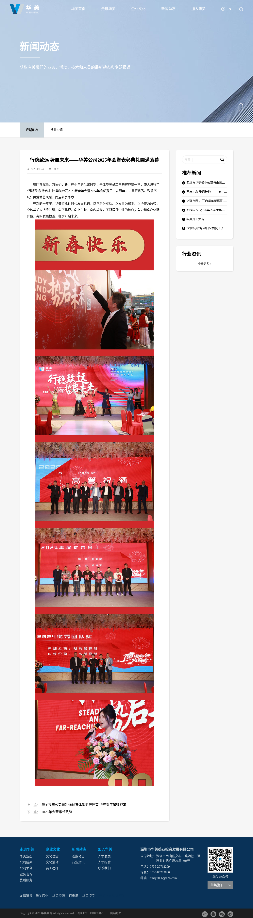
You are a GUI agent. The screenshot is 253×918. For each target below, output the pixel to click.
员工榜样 (52, 868)
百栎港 (73, 895)
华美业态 (26, 856)
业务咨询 (26, 874)
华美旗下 (217, 885)
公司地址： (148, 856)
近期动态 (32, 130)
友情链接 (26, 895)
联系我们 (104, 868)
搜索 (187, 159)
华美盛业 (42, 895)
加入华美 (198, 9)
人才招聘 (104, 862)
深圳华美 (118, 896)
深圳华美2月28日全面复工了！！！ (206, 228)
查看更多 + (204, 263)
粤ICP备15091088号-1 (90, 913)
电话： (145, 866)
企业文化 (138, 9)
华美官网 (105, 896)
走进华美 (108, 9)
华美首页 (78, 9)
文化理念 (52, 856)
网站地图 (115, 913)
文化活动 (52, 862)
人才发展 (104, 856)
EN (228, 9)
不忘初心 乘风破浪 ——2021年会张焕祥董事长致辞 (206, 191)
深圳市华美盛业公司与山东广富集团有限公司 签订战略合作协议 (206, 182)
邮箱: (143, 878)
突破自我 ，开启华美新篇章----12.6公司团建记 (206, 201)
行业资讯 (56, 130)
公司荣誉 (26, 868)
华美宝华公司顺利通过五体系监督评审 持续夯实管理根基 (84, 805)
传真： (145, 872)
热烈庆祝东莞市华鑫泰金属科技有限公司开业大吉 (206, 210)
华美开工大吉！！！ (199, 219)
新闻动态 (168, 9)
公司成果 (26, 862)
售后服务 (26, 880)
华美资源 (58, 895)
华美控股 (88, 895)
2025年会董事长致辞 (57, 812)
